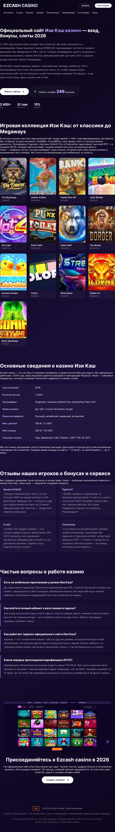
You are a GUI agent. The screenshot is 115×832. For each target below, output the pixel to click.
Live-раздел (83, 12)
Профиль (85, 5)
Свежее (29, 12)
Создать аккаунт (55, 779)
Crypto (19, 12)
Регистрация (103, 5)
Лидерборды (68, 12)
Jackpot (40, 12)
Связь (95, 12)
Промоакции (52, 12)
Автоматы (8, 12)
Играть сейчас (12, 91)
